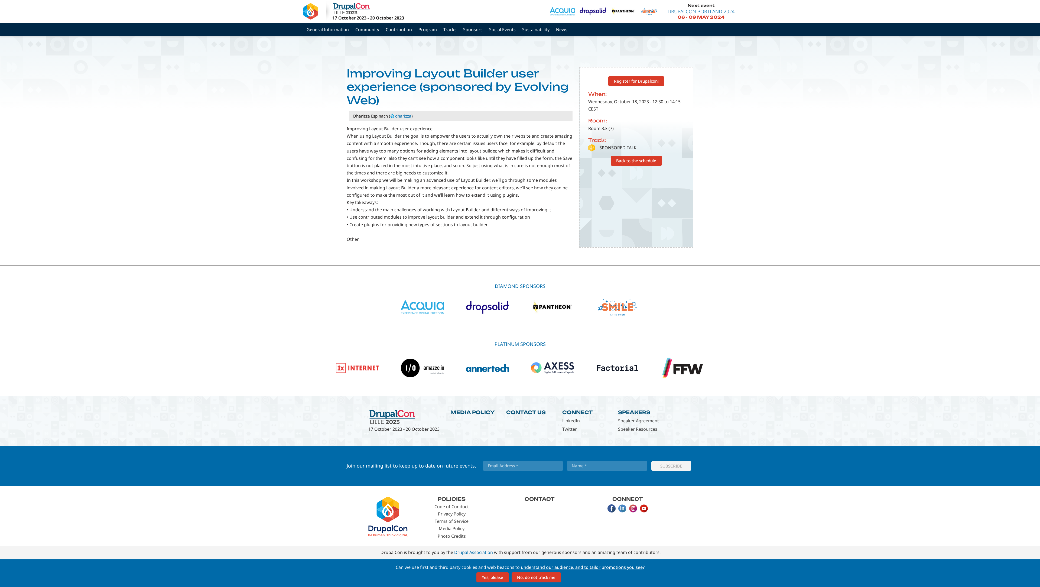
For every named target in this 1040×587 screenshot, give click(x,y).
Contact (540, 499)
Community (367, 30)
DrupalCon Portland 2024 (701, 11)
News (561, 30)
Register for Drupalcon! (636, 81)
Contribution (399, 30)
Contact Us (526, 412)
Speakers (634, 412)
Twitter (569, 429)
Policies (452, 499)
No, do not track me (536, 577)
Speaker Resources (637, 429)
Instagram (633, 508)
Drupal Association (473, 552)
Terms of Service (452, 521)
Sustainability (536, 30)
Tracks (450, 30)
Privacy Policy (452, 514)
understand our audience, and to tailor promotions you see (582, 567)
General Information (328, 30)
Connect (577, 412)
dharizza (403, 116)
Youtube (644, 508)
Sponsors (473, 30)
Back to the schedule (636, 160)
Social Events (502, 30)
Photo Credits (452, 536)
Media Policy (472, 412)
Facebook (611, 508)
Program (427, 30)
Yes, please (492, 577)
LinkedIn (571, 421)
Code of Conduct (451, 507)
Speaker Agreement (638, 421)
